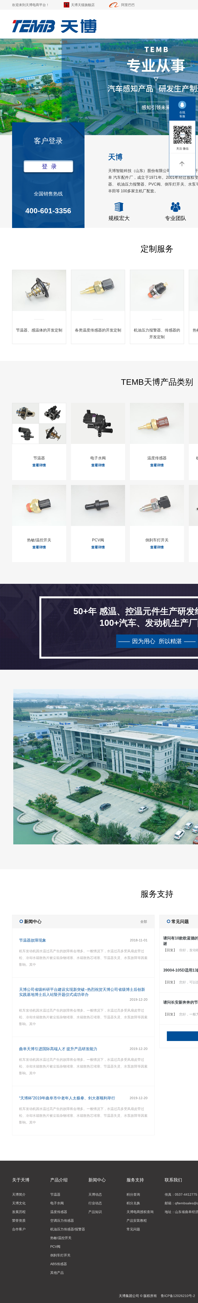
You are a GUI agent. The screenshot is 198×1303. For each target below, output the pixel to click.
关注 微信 (182, 148)
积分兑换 (133, 1203)
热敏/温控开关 (60, 1238)
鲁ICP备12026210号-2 (178, 1296)
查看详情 (39, 465)
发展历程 (19, 1212)
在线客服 (182, 114)
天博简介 (19, 1194)
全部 (143, 922)
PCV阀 (55, 1246)
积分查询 (133, 1194)
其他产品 (57, 1273)
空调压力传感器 (62, 1220)
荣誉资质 (19, 1220)
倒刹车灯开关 (60, 1255)
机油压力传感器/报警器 (67, 1229)
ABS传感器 (58, 1264)
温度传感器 (58, 1212)
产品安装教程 (137, 1220)
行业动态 (95, 1203)
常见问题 (133, 1229)
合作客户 (19, 1229)
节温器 (55, 1194)
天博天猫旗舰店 (83, 5)
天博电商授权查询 (140, 1212)
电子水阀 (57, 1203)
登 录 (49, 166)
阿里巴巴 (128, 5)
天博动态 (95, 1194)
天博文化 (19, 1203)
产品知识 (95, 1212)
